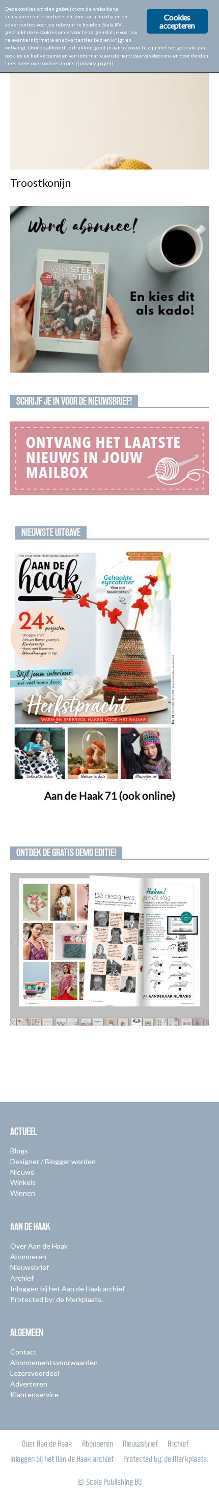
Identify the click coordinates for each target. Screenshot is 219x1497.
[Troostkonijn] (109, 120)
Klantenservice (34, 1394)
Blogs (19, 1150)
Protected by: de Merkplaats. (56, 1299)
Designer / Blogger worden (53, 1161)
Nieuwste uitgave (50, 532)
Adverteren (28, 1383)
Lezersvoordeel (34, 1373)
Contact (23, 1351)
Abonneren (28, 1256)
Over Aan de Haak (39, 1245)
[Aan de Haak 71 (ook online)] (109, 666)
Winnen (22, 1193)
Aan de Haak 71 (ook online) (109, 795)
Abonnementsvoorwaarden (54, 1362)
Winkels (23, 1182)
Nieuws (22, 1172)
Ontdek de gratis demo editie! (66, 852)
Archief (22, 1278)
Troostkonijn (40, 182)
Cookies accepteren (177, 21)
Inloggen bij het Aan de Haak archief (67, 1288)
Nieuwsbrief (29, 1267)
